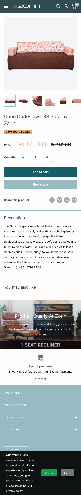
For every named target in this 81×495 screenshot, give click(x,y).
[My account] (66, 6)
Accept (49, 472)
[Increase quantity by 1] (47, 157)
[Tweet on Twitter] (67, 200)
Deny (67, 472)
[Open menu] (6, 6)
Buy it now (40, 184)
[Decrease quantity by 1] (23, 157)
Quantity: (10, 157)
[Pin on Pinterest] (59, 200)
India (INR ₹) (12, 449)
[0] (73, 6)
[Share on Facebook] (52, 200)
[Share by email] (74, 200)
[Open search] (58, 6)
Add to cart (40, 172)
